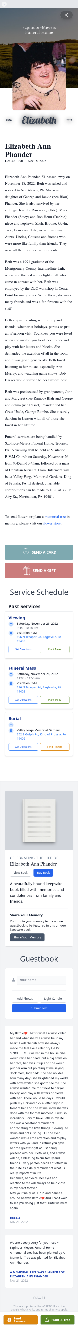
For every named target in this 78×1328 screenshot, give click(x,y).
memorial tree (55, 516)
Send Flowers (54, 747)
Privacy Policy (27, 1309)
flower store (52, 523)
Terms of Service (50, 1309)
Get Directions (23, 649)
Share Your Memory (27, 937)
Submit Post (39, 1008)
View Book (20, 873)
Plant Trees (54, 649)
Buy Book (43, 873)
